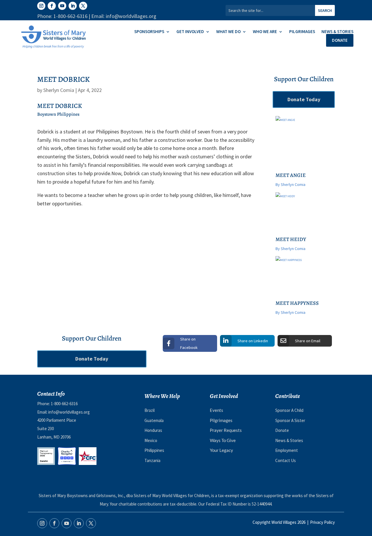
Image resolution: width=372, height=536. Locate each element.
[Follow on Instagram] (41, 6)
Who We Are (265, 32)
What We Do (228, 32)
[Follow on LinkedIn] (73, 6)
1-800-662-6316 (64, 403)
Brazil (149, 410)
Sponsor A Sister (290, 420)
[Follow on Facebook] (52, 6)
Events (216, 410)
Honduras (153, 430)
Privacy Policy (322, 522)
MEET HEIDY (291, 239)
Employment (286, 450)
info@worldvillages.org (69, 412)
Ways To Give (223, 440)
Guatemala (154, 420)
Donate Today (303, 99)
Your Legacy (221, 450)
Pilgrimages (302, 32)
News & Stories (337, 32)
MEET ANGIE (291, 175)
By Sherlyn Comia (290, 184)
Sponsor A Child (289, 410)
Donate (340, 40)
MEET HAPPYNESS (297, 303)
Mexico (150, 440)
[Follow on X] (83, 6)
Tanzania (152, 460)
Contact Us (285, 460)
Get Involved (190, 32)
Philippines (154, 450)
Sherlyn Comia (58, 90)
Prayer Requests (226, 430)
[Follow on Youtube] (62, 6)
